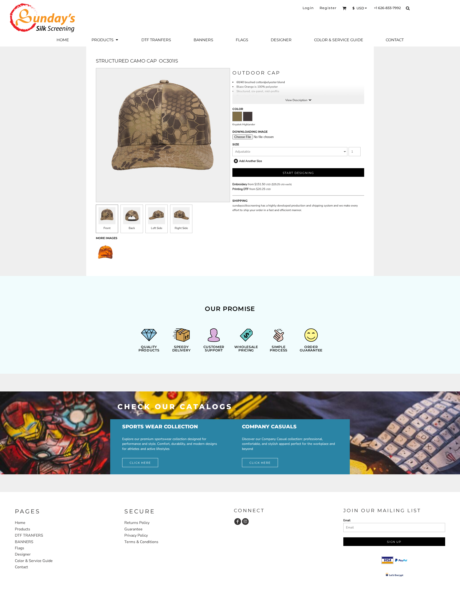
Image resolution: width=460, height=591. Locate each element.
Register (328, 8)
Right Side (181, 228)
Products (22, 529)
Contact (21, 567)
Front (107, 228)
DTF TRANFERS (29, 535)
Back (132, 228)
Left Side (156, 228)
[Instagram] (245, 521)
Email (347, 520)
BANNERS (24, 542)
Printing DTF (240, 189)
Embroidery (239, 184)
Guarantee (133, 529)
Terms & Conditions (141, 542)
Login (308, 8)
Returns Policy (137, 522)
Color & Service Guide (34, 560)
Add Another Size (250, 161)
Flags (19, 548)
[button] (344, 8)
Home (20, 522)
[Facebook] (237, 521)
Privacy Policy (136, 535)
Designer (23, 554)
